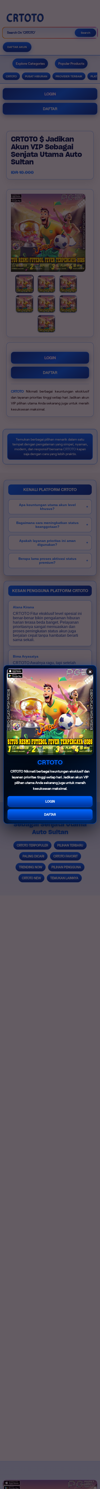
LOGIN (50, 801)
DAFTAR (50, 814)
